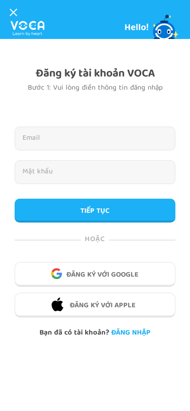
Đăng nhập (131, 333)
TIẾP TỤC (95, 211)
